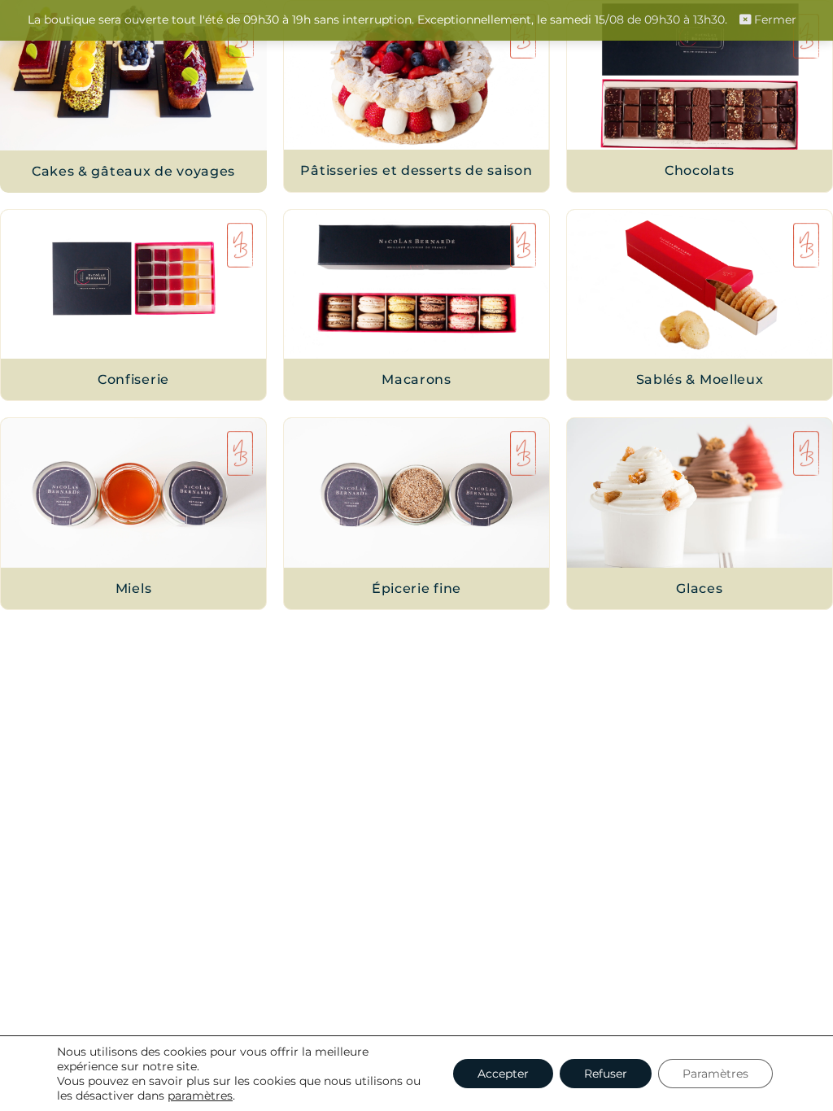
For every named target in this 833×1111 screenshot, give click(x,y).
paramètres (200, 1095)
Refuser (605, 1073)
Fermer (773, 19)
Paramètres (715, 1073)
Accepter (503, 1073)
